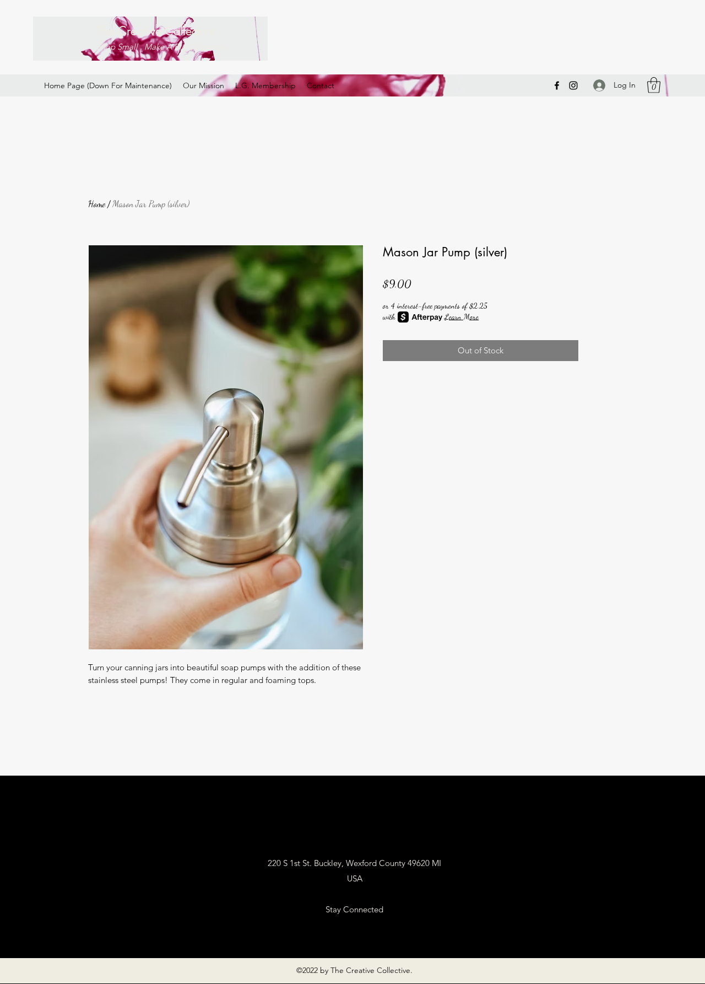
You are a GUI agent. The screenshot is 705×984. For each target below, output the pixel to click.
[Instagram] (573, 85)
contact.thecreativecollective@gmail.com (354, 832)
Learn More (461, 316)
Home (96, 203)
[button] (653, 85)
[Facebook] (556, 85)
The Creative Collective (155, 31)
